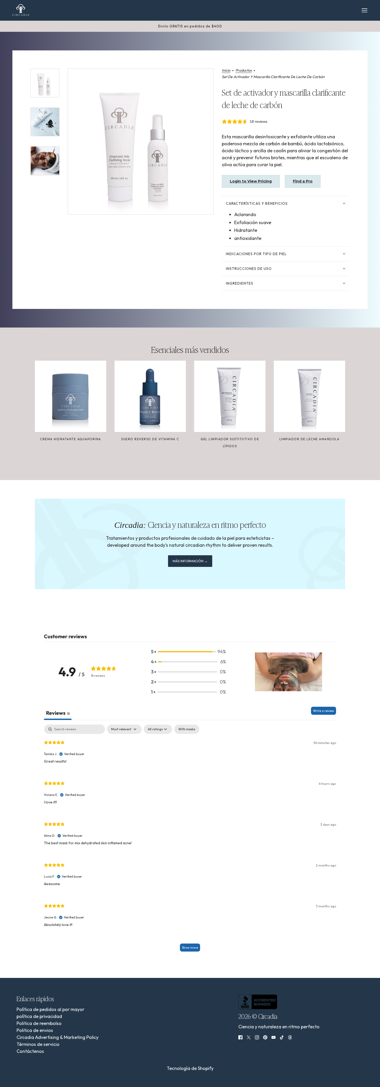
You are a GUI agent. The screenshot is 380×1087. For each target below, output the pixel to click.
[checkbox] (186, 729)
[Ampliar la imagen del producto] (141, 142)
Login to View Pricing (251, 181)
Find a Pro (303, 181)
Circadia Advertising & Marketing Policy (57, 1037)
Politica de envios (35, 1030)
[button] (188, 651)
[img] (240, 1036)
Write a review (323, 711)
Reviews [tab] (58, 713)
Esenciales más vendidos (190, 349)
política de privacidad (39, 1016)
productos (243, 71)
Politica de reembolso (39, 1023)
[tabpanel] (190, 840)
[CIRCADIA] (20, 10)
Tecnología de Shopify (190, 1068)
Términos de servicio (38, 1044)
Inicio (226, 71)
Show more (190, 947)
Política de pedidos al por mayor (50, 1009)
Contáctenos (30, 1051)
